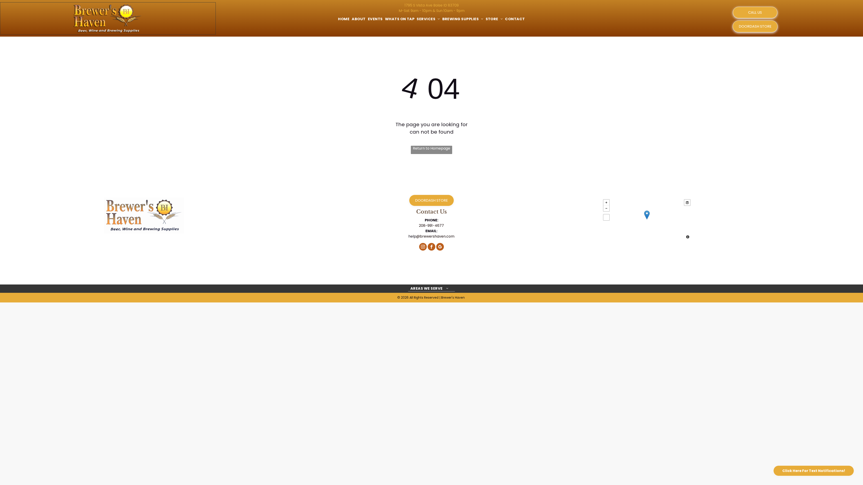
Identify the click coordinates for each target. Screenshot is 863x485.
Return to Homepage (431, 148)
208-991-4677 (431, 225)
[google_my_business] (440, 247)
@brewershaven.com (435, 236)
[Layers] (687, 202)
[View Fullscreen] (606, 217)
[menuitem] (344, 19)
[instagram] (423, 247)
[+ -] (647, 219)
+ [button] (606, 202)
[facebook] (431, 247)
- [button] (606, 208)
